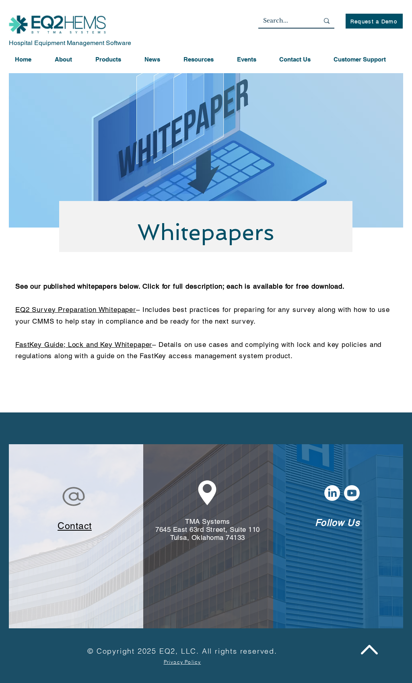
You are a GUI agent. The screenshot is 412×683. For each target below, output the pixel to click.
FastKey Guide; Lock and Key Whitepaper (83, 344)
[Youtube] (352, 493)
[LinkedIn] (332, 493)
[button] (113, 59)
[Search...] (326, 21)
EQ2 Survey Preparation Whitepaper (75, 310)
